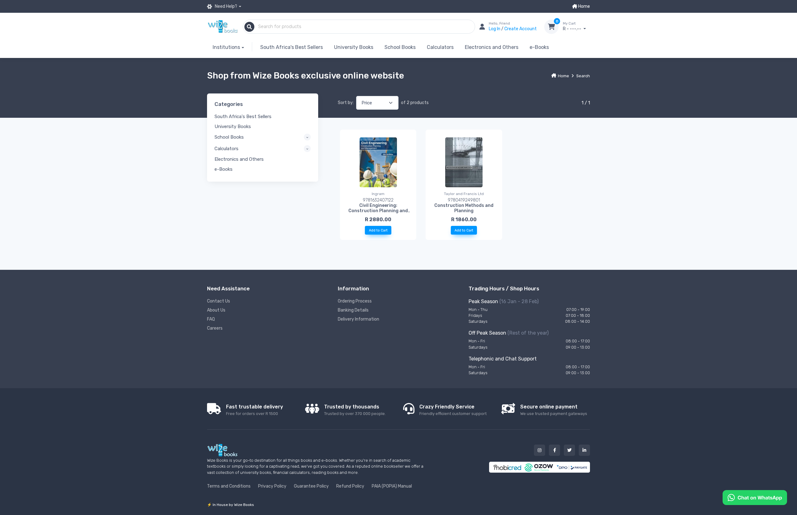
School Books (400, 47)
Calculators (440, 47)
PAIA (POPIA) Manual (392, 486)
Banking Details (353, 310)
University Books (353, 47)
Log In (495, 28)
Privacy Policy (272, 486)
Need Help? (225, 6)
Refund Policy (350, 486)
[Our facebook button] (554, 450)
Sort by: (346, 102)
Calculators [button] (226, 148)
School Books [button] (229, 137)
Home (583, 6)
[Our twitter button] (569, 450)
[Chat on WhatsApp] (755, 497)
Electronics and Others (491, 47)
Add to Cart (378, 230)
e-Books (539, 47)
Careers (215, 328)
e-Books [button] (224, 169)
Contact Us (218, 301)
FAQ (211, 319)
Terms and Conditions (229, 486)
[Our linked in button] (584, 450)
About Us (216, 310)
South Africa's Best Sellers (291, 47)
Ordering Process (355, 301)
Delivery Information (358, 319)
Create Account (520, 28)
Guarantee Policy (311, 486)
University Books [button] (233, 126)
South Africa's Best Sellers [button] (243, 116)
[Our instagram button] (539, 450)
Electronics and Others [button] (239, 159)
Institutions (226, 47)
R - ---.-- (572, 26)
